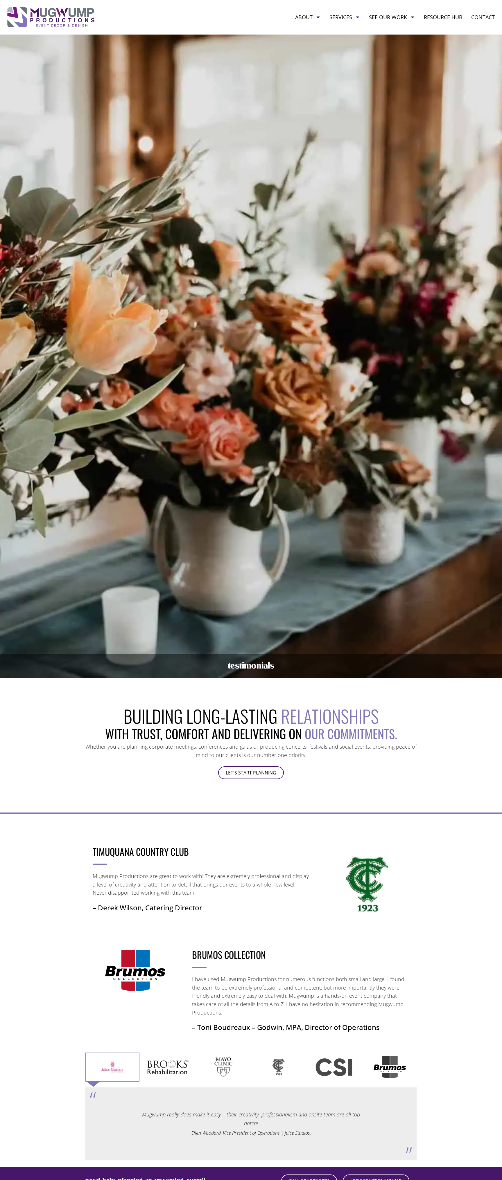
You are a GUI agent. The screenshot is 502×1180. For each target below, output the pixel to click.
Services (340, 17)
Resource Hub (443, 17)
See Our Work (388, 17)
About (304, 17)
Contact (483, 17)
